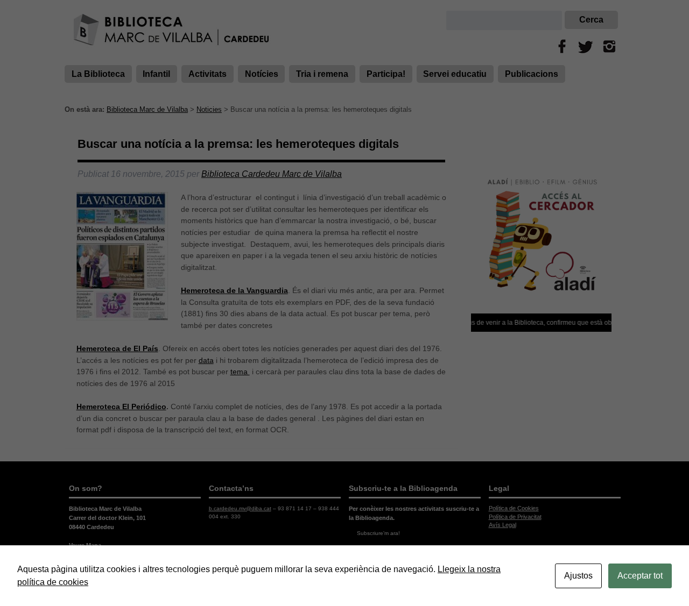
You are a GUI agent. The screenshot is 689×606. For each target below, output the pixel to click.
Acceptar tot (640, 575)
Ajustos (578, 575)
